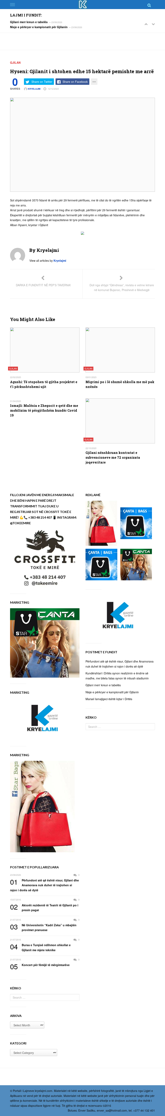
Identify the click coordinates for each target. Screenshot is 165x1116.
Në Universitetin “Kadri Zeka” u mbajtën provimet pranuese (43, 927)
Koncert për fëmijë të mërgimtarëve (40, 965)
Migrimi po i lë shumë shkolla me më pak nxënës (120, 384)
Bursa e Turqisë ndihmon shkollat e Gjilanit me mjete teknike (40, 947)
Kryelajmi (33, 88)
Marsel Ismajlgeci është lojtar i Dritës (109, 699)
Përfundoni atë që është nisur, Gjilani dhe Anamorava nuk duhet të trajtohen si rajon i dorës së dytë (44, 885)
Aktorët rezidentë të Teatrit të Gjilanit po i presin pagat (44, 907)
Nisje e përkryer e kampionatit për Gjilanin (39, 27)
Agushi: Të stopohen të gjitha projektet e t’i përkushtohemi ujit (43, 384)
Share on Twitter (41, 82)
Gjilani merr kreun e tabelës (29, 22)
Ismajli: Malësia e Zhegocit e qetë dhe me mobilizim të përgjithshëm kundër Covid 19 (44, 410)
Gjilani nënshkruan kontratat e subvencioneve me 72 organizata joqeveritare (113, 457)
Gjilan (15, 63)
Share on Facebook (75, 82)
